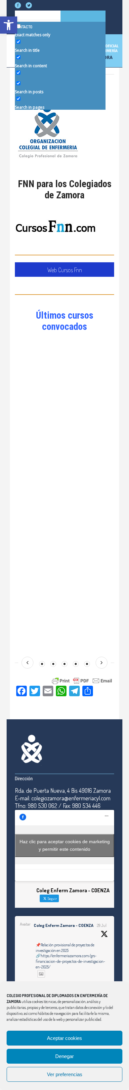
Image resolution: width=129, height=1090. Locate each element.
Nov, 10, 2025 (82, 563)
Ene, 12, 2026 (81, 522)
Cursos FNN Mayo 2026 (91, 374)
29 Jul (102, 925)
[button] (8, 25)
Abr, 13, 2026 (81, 416)
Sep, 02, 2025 (82, 634)
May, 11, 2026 (82, 381)
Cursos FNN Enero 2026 (91, 515)
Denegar (64, 1056)
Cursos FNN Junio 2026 (91, 339)
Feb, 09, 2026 (82, 493)
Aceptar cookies (64, 1038)
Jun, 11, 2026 (81, 346)
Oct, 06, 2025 (82, 599)
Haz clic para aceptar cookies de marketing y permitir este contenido (65, 845)
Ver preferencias (64, 1074)
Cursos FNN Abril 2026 (90, 410)
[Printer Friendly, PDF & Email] (82, 680)
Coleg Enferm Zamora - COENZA (63, 925)
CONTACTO (23, 26)
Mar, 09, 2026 (82, 458)
